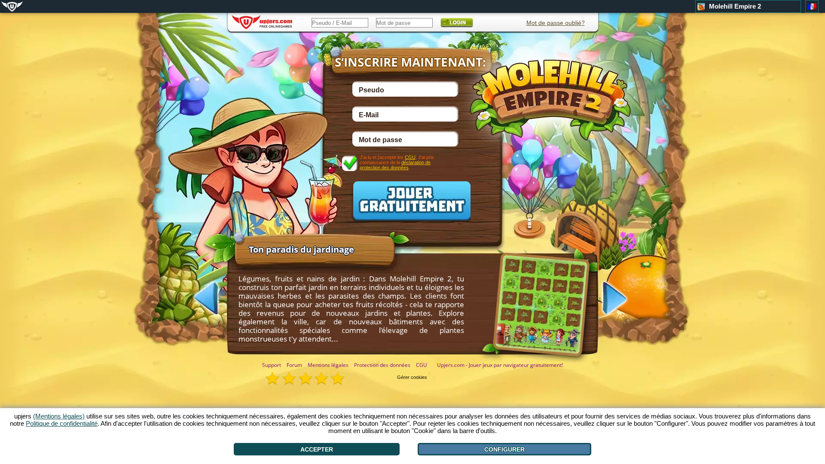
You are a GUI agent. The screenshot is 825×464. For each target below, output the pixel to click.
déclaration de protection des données (395, 165)
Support (271, 365)
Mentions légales (328, 365)
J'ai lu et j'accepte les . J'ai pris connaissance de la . (397, 162)
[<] (198, 297)
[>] (623, 299)
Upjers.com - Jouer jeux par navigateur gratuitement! (500, 365)
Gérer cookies (412, 377)
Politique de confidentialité (62, 423)
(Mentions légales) (59, 416)
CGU (410, 157)
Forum (294, 365)
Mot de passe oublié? (555, 22)
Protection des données (382, 365)
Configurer (504, 449)
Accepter (316, 449)
